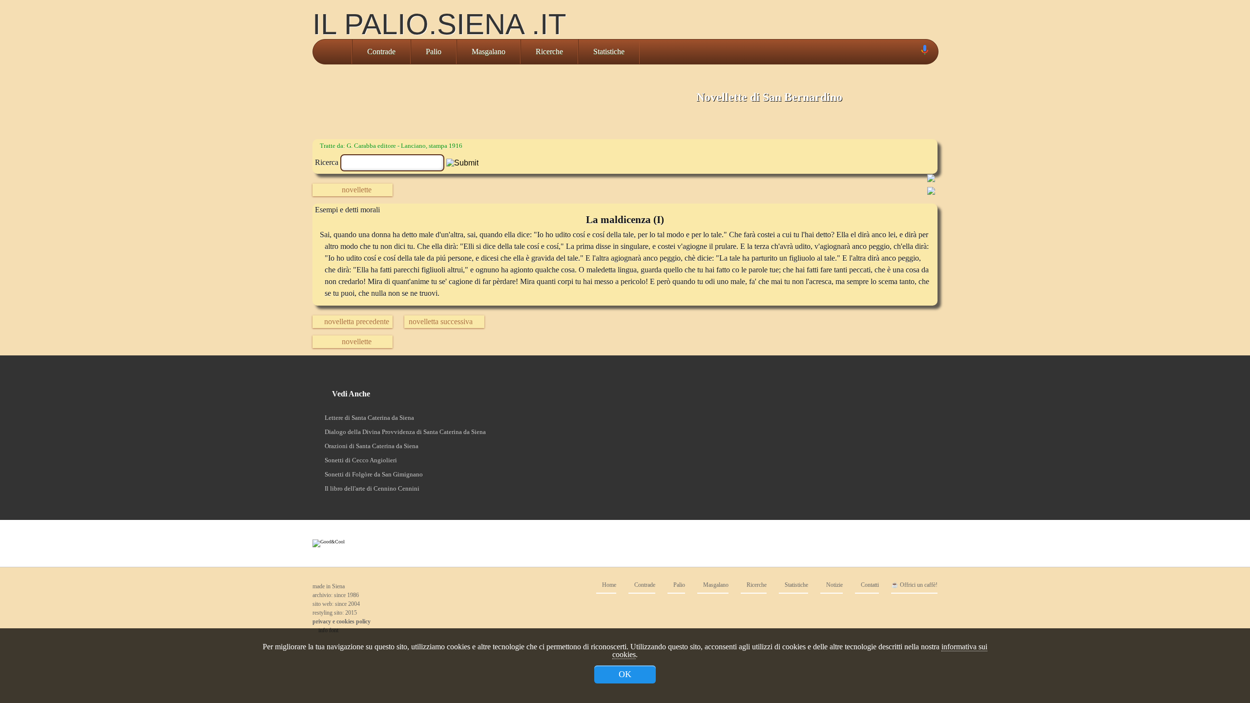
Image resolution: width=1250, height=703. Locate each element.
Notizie (834, 585)
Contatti (869, 585)
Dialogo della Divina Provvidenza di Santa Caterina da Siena (405, 431)
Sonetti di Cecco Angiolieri (361, 460)
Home (608, 585)
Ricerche (549, 51)
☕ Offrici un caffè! (914, 585)
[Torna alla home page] (332, 52)
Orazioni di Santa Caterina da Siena (371, 446)
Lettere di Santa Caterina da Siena (369, 417)
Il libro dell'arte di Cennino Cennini (372, 488)
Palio (433, 51)
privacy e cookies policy (341, 621)
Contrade (381, 51)
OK (625, 674)
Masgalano (488, 51)
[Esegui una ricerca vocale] (924, 52)
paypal (888, 608)
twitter (869, 608)
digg (908, 608)
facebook (849, 608)
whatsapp (928, 608)
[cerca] (913, 52)
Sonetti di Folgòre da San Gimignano (374, 474)
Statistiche (609, 51)
